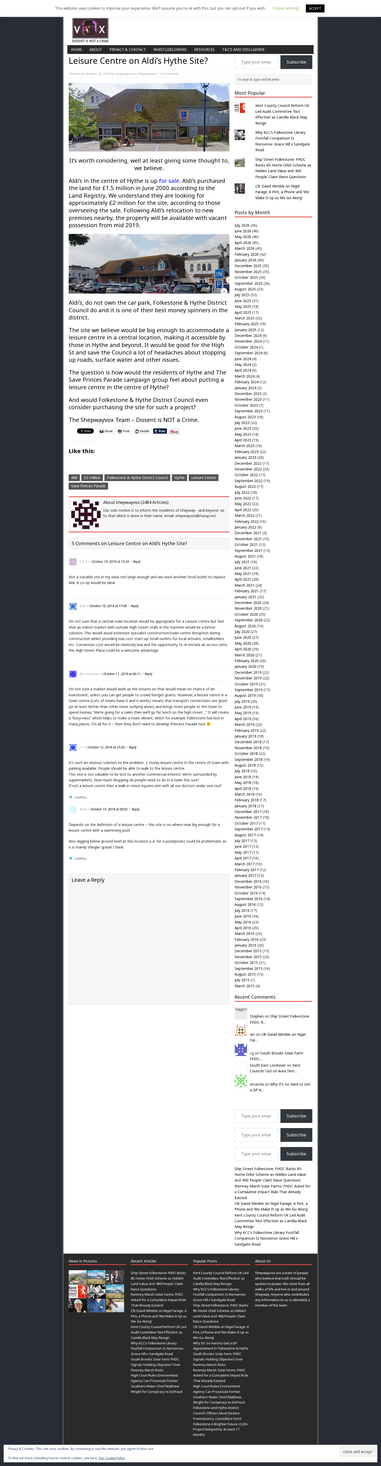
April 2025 (243, 312)
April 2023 (243, 439)
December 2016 (248, 881)
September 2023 (249, 410)
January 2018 (245, 805)
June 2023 (243, 428)
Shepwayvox (147, 73)
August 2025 (245, 289)
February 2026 (247, 254)
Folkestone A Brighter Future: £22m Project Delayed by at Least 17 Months (220, 1429)
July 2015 (242, 979)
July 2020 (242, 631)
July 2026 (242, 225)
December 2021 (248, 532)
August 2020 (245, 625)
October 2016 (246, 893)
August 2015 (245, 974)
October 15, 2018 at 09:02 (109, 809)
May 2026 (243, 236)
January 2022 (245, 527)
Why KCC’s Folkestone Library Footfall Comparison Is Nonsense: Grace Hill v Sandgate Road (267, 1238)
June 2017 (243, 846)
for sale (169, 180)
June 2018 (243, 776)
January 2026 (245, 260)
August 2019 (245, 695)
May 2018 (243, 782)
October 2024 (246, 347)
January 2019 (245, 736)
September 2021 (249, 550)
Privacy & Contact (127, 49)
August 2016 (245, 904)
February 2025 (247, 323)
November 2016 (248, 887)
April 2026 (243, 242)
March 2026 (245, 248)
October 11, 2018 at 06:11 (121, 673)
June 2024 (243, 358)
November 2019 (248, 678)
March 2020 (245, 654)
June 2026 (243, 230)
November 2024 (248, 341)
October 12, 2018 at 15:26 (106, 747)
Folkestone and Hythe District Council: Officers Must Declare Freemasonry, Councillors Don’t (217, 1413)
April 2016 (243, 927)
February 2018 (247, 799)
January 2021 (245, 596)
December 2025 (248, 265)
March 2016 (245, 933)
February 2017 (247, 869)
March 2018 (245, 794)
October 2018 (246, 753)
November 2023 (248, 399)
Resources (204, 49)
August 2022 (245, 486)
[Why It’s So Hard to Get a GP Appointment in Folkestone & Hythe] (96, 1309)
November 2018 (248, 747)
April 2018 (243, 788)
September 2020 (249, 619)
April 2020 (243, 649)
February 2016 (247, 939)
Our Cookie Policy (111, 1458)
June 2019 (243, 707)
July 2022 (242, 492)
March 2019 (245, 724)
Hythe (179, 477)
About (95, 49)
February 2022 (247, 521)
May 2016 (243, 922)
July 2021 (242, 561)
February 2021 (247, 590)
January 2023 (245, 457)
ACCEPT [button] (315, 8)
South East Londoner (268, 1065)
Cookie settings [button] (285, 8)
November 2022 (248, 469)
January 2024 (245, 387)
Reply (137, 561)
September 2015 (249, 968)
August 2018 (245, 765)
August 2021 (245, 556)
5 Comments (169, 73)
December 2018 (248, 741)
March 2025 (245, 318)
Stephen (257, 1016)
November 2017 (248, 817)
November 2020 (248, 608)
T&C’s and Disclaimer (243, 49)
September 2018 (249, 759)
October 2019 (246, 684)
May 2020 (243, 643)
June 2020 (243, 637)
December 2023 (248, 393)
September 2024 (249, 352)
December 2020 (248, 602)
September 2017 (249, 828)
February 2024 (247, 381)
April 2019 (243, 718)
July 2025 (242, 294)
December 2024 (248, 335)
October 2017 (246, 823)
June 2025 (243, 300)
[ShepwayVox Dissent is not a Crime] (190, 27)
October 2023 (246, 405)
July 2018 (242, 770)
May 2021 (243, 573)
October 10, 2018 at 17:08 (108, 605)
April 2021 (243, 579)
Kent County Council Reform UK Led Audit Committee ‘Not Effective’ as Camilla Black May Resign (271, 1221)
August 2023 (245, 416)
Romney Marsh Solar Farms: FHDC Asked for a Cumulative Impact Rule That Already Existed (272, 1192)
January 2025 (245, 329)
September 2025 (249, 283)
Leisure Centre (203, 477)
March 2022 (245, 515)
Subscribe (296, 62)
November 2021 (248, 538)
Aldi (74, 477)
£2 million (92, 477)
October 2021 (246, 544)
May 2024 (243, 364)
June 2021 (243, 567)
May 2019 (243, 712)
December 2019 (248, 672)
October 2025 (246, 277)
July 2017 (242, 840)
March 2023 (245, 445)
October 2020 (246, 614)
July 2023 (242, 422)
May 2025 (243, 306)
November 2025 (248, 271)
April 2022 (243, 509)
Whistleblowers (170, 49)
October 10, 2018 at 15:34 (110, 561)
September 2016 (249, 898)
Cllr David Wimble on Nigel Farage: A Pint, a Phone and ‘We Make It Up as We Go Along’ (282, 192)
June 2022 (243, 498)
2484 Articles (154, 502)
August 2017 (245, 834)
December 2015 (248, 950)
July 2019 (242, 701)
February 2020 (247, 660)
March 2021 (245, 585)
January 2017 (245, 875)
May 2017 (243, 852)
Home (76, 49)
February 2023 (247, 451)
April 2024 (243, 370)
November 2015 (248, 956)
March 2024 (245, 376)
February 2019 (247, 730)
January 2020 (245, 666)
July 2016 (242, 910)
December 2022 (248, 463)
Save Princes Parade (88, 485)
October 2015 (246, 962)
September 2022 (249, 480)
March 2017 (245, 863)
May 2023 (243, 434)
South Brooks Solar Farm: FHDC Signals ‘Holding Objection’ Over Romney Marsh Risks (156, 1364)
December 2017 (248, 811)
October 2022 (246, 474)
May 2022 (243, 503)
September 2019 (249, 689)
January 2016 (245, 945)
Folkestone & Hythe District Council (137, 477)
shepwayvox (124, 73)
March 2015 (245, 985)
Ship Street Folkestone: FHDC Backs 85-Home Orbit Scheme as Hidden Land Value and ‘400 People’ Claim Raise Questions (270, 1174)
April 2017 (243, 858)
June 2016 (243, 916)
